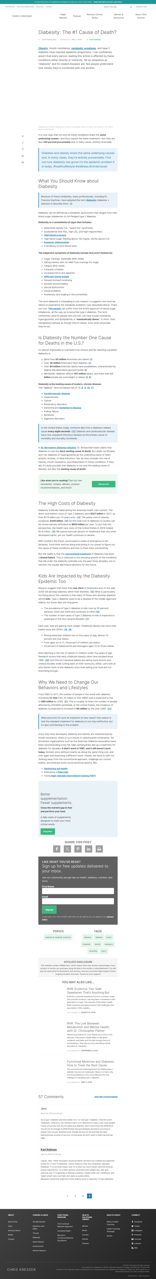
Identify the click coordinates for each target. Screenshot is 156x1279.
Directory (39, 7)
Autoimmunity (38, 1246)
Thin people (54, 308)
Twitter (137, 1226)
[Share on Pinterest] (23, 149)
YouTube (137, 1239)
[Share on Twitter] (23, 143)
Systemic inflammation (56, 242)
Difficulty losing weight (56, 276)
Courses (85, 1235)
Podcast (77, 16)
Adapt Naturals (63, 16)
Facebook (138, 1222)
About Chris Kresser (141, 16)
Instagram (138, 1230)
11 (92, 387)
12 (73, 431)
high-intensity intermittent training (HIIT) (73, 775)
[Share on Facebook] (23, 136)
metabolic (87, 944)
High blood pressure (55, 235)
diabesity (91, 200)
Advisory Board (14, 1230)
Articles (85, 1239)
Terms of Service (143, 1276)
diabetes (99, 937)
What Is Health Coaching (112, 1223)
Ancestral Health (63, 1231)
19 (69, 629)
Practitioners (10, 7)
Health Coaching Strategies (113, 1230)
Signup (49, 909)
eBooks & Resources (119, 16)
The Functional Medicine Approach (65, 1225)
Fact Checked (95, 39)
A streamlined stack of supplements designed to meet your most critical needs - (78, 2)
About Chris (12, 1222)
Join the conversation (106, 1096)
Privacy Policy (132, 1276)
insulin (109, 937)
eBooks (85, 1226)
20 (47, 660)
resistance (109, 944)
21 (66, 701)
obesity (98, 944)
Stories (109, 1236)
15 (53, 531)
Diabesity (36, 1238)
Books (84, 1230)
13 (78, 517)
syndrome (93, 951)
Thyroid (36, 1233)
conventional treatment (78, 554)
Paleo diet (63, 772)
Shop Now (47, 831)
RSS (136, 1248)
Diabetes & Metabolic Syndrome (58, 937)
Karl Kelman (49, 1149)
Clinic (10, 1226)
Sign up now (103, 484)
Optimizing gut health (56, 768)
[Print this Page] (23, 162)
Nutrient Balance (39, 1251)
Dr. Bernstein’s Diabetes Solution (58, 447)
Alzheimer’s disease (70, 407)
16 (97, 611)
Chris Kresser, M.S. (49, 39)
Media (10, 1235)
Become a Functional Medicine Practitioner (65, 1238)
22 (109, 708)
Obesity (43, 48)
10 (88, 387)
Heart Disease (38, 1242)
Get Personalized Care (25, 7)
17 (87, 619)
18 (66, 629)
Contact (49, 7)
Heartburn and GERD (38, 1227)
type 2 (103, 951)
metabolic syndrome (83, 48)
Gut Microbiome (39, 1222)
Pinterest (137, 1235)
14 (66, 520)
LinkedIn (137, 1243)
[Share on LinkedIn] (23, 155)
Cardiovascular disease (57, 393)
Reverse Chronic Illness (95, 16)
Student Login (141, 7)
